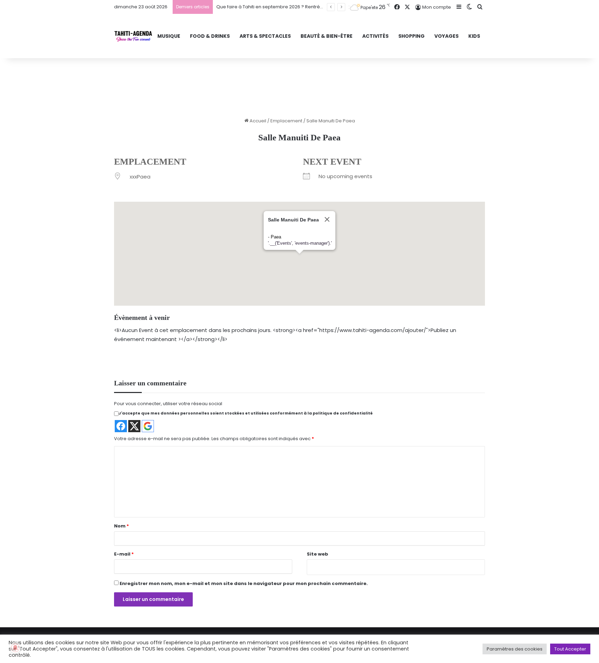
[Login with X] (134, 426)
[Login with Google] (148, 426)
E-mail (124, 554)
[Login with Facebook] (121, 426)
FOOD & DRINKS (210, 36)
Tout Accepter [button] (570, 649)
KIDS (474, 36)
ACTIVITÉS (375, 36)
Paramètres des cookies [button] (514, 649)
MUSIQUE (168, 36)
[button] (285, 282)
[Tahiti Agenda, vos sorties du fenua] (133, 36)
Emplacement (286, 120)
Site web (317, 554)
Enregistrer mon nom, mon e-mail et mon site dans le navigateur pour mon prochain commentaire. (244, 583)
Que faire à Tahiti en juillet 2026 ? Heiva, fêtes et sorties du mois (287, 6)
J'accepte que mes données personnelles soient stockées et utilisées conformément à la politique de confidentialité (246, 413)
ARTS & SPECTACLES (265, 36)
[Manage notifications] (15, 647)
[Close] (312, 242)
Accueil (257, 120)
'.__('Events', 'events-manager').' (285, 265)
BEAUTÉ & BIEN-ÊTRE (327, 36)
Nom (121, 526)
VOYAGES (446, 36)
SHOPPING (411, 36)
